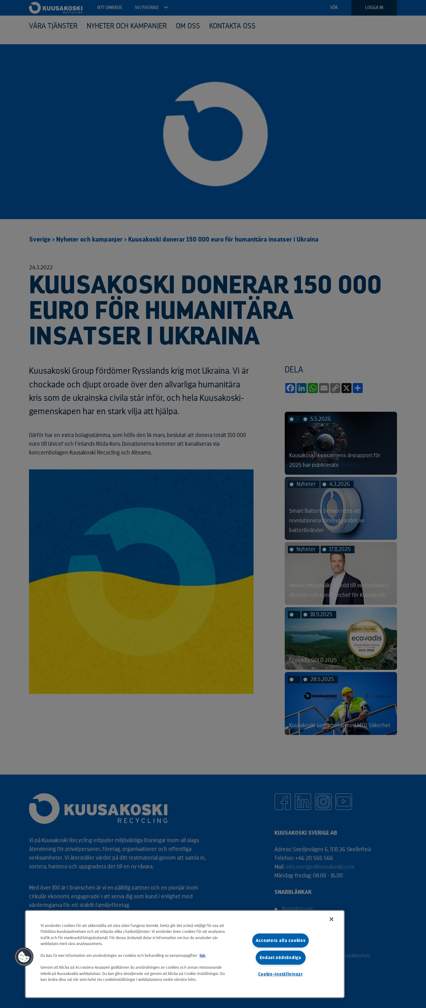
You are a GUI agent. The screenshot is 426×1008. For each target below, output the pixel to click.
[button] (24, 957)
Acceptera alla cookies (281, 940)
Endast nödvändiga (280, 957)
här (203, 955)
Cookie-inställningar (280, 974)
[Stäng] (331, 919)
